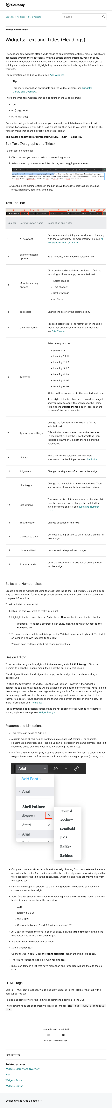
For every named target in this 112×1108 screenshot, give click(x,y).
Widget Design (47, 712)
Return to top (13, 1054)
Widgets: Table (14, 1080)
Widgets (21, 17)
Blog (8, 1074)
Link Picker (92, 459)
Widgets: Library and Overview (23, 1068)
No (63, 1035)
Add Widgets (57, 74)
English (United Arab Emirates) (23, 1100)
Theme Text (36, 702)
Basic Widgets (34, 17)
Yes (48, 1035)
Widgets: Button (14, 1085)
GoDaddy (10, 17)
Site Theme (58, 331)
